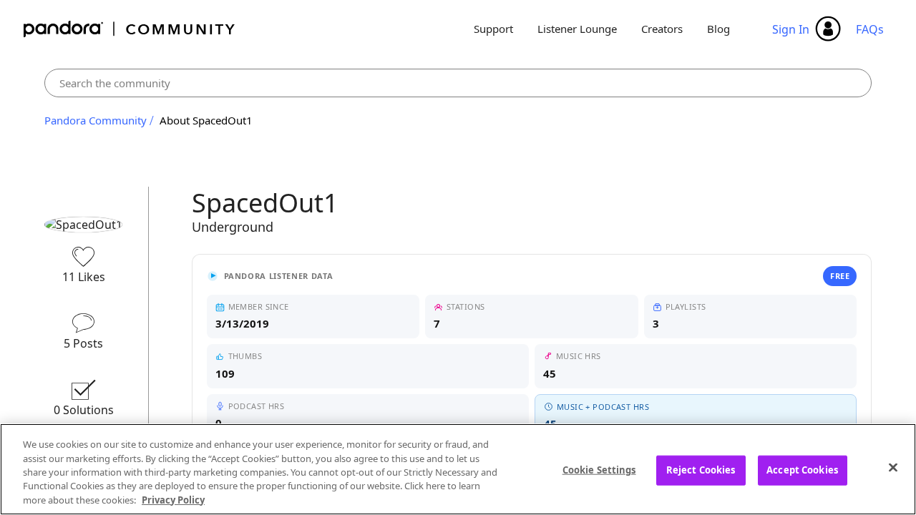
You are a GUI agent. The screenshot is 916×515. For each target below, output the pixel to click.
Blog (718, 28)
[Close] (893, 468)
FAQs (870, 29)
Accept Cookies (802, 470)
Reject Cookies (701, 470)
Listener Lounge (577, 28)
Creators (662, 28)
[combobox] (458, 83)
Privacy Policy (173, 500)
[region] (458, 469)
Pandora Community (129, 29)
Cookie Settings (599, 470)
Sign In (790, 29)
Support (493, 28)
